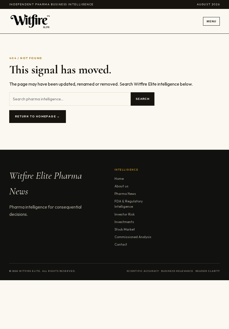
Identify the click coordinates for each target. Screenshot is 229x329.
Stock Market (125, 229)
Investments (124, 222)
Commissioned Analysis (133, 237)
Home (119, 178)
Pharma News (125, 194)
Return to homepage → (37, 116)
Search (142, 98)
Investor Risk (125, 214)
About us (121, 186)
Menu (211, 21)
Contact (121, 244)
